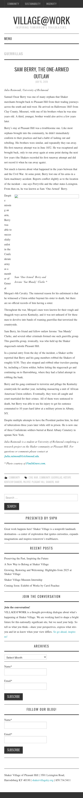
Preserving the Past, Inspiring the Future (26, 558)
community (44, 477)
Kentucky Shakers (13, 482)
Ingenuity (51, 4)
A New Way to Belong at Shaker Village (26, 564)
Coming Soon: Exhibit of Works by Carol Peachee (31, 585)
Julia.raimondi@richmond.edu (21, 456)
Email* (8, 681)
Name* (8, 666)
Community (13, 4)
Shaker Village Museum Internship (23, 580)
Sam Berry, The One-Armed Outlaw (41, 72)
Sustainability (32, 4)
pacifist (26, 482)
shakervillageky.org (42, 780)
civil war (33, 477)
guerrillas (56, 477)
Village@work (41, 20)
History (67, 477)
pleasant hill (38, 482)
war (57, 482)
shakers (50, 482)
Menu (8, 38)
